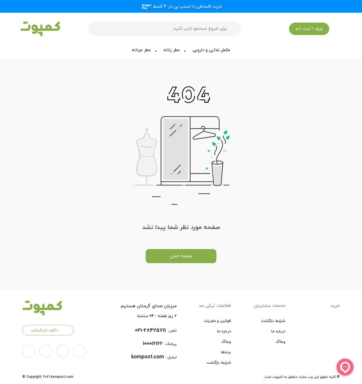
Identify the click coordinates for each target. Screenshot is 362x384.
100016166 (152, 343)
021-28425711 (150, 330)
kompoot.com (147, 357)
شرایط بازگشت (273, 321)
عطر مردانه (141, 50)
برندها (226, 352)
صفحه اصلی (181, 256)
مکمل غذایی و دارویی (211, 50)
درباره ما (278, 331)
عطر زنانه (171, 50)
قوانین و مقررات (217, 321)
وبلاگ (280, 341)
